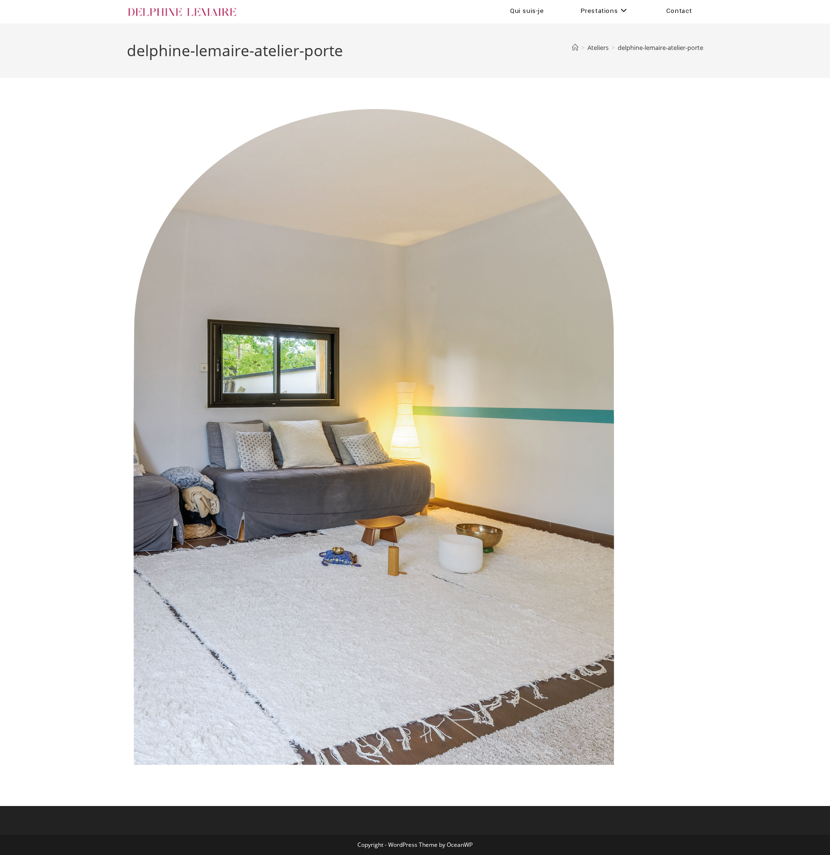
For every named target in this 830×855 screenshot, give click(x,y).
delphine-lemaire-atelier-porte (660, 47)
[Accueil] (575, 47)
